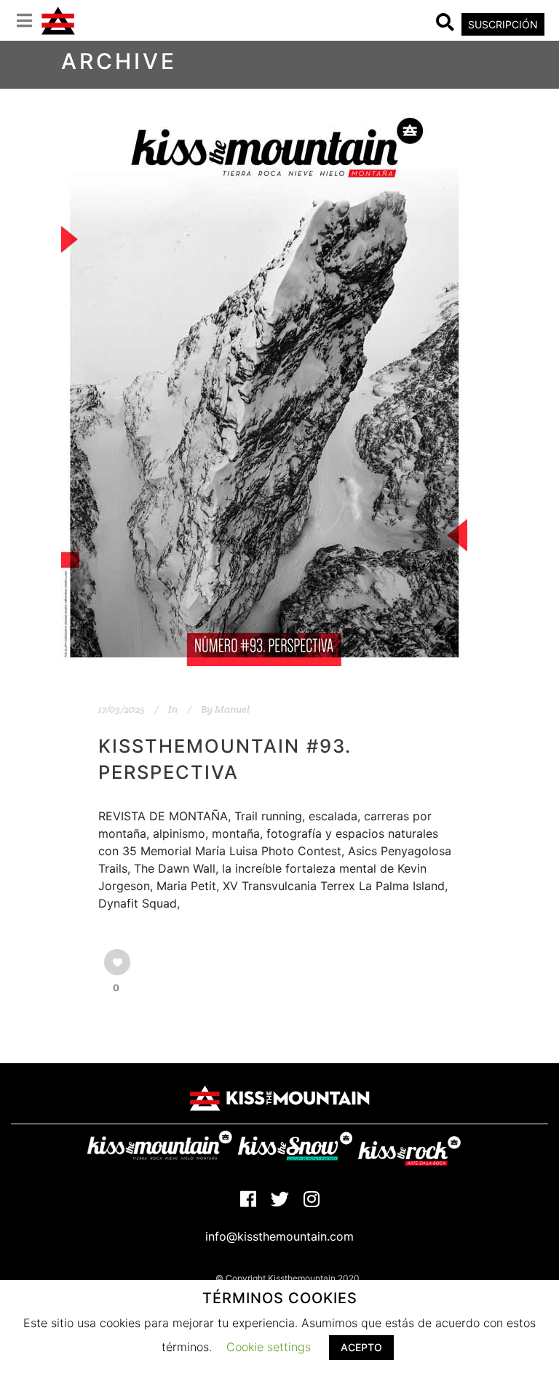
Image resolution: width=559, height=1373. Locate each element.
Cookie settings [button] (268, 1347)
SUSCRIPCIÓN (503, 24)
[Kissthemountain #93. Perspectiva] (264, 379)
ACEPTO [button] (361, 1347)
